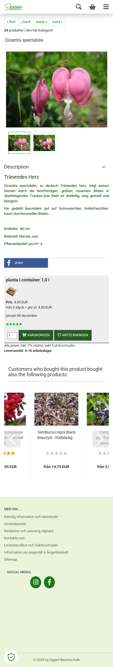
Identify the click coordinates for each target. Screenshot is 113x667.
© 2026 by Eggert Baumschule (56, 660)
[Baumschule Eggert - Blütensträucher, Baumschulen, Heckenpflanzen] (11, 7)
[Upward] (98, 658)
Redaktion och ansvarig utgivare (28, 531)
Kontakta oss (14, 538)
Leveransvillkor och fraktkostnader (31, 545)
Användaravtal (15, 524)
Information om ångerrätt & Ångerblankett (36, 552)
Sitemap (10, 559)
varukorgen (38, 335)
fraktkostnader (63, 345)
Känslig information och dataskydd (31, 517)
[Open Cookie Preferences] (11, 657)
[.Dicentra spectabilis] (56, 89)
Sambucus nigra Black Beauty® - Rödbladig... (56, 435)
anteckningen (74, 335)
